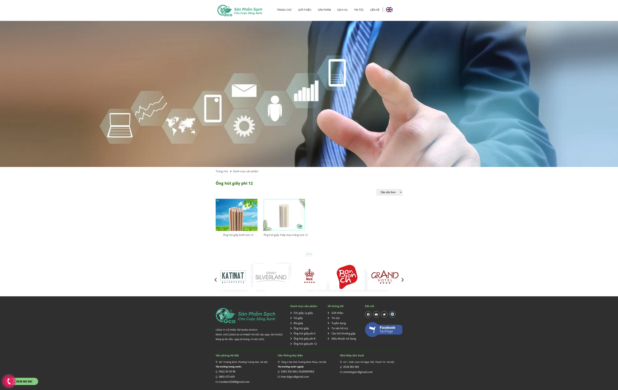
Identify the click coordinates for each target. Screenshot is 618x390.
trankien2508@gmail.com (234, 382)
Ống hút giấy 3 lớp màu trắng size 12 (286, 235)
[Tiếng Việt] (389, 9)
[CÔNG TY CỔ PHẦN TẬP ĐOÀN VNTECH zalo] (392, 314)
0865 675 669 (227, 376)
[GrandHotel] (271, 277)
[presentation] (216, 280)
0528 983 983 (351, 367)
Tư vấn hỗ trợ (339, 328)
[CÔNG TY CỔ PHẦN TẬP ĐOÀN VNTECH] (253, 315)
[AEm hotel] (309, 277)
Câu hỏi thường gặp (343, 333)
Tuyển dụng (338, 323)
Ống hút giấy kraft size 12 (238, 235)
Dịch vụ (342, 10)
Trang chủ (284, 10)
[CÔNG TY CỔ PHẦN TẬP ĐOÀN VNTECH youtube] (376, 314)
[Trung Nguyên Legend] (347, 277)
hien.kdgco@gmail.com (295, 376)
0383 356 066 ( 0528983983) (297, 371)
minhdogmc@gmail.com (358, 372)
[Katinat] (385, 277)
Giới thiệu (304, 10)
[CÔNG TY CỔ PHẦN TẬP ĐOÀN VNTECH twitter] (384, 314)
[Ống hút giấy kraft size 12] (238, 215)
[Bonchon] (233, 277)
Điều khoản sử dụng (343, 338)
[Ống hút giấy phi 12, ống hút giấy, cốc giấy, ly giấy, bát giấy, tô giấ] (239, 10)
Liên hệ (374, 10)
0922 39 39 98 (227, 371)
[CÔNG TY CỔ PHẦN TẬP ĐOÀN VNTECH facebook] (368, 314)
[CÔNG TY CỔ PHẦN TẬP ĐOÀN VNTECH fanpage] (383, 329)
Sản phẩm (324, 10)
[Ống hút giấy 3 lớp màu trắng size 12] (285, 215)
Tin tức (359, 10)
